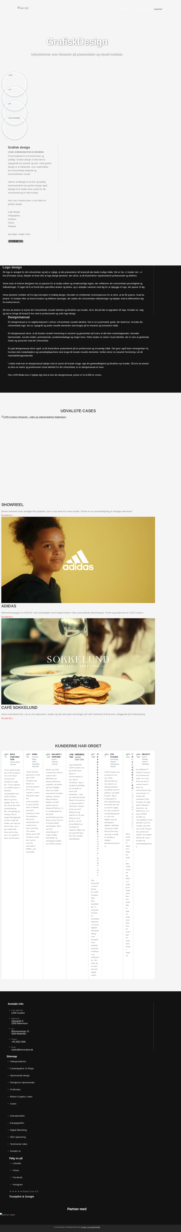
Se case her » (7, 515)
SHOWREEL (12, 504)
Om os (145, 9)
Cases (136, 9)
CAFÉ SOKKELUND (19, 707)
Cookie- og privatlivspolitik (90, 1227)
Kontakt (158, 9)
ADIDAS (8, 606)
